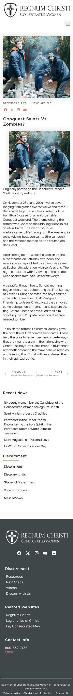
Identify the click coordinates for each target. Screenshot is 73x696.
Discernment (13, 466)
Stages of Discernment (20, 482)
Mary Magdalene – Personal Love (26, 440)
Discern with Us (15, 474)
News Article (41, 103)
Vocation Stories (15, 490)
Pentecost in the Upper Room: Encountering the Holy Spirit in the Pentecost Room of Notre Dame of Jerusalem (28, 426)
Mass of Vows (13, 498)
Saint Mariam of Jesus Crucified (25, 413)
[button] (67, 24)
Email (9, 652)
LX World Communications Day (25, 446)
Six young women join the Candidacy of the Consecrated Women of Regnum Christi (33, 404)
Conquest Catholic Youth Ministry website (33, 191)
